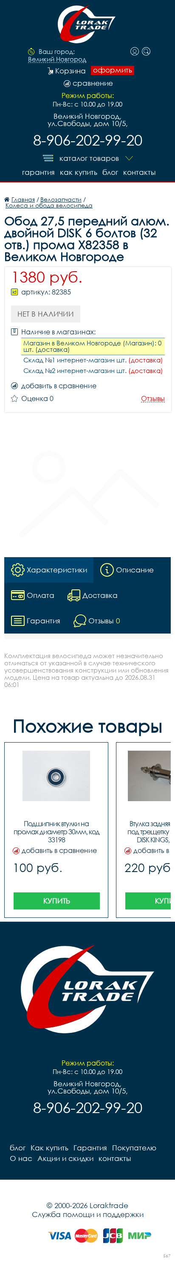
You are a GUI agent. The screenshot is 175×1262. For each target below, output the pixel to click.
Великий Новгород (57, 59)
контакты (139, 172)
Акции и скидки (65, 1158)
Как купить (78, 172)
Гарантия (38, 172)
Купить (56, 900)
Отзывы (153, 398)
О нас (21, 1158)
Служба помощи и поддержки (88, 1214)
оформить (112, 70)
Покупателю (134, 1147)
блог (110, 172)
